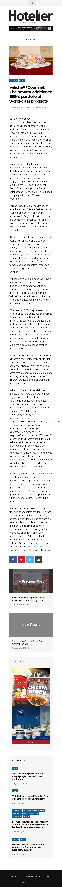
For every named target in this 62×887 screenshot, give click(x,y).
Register (39, 876)
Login (48, 876)
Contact (29, 876)
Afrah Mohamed (38, 107)
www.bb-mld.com (36, 546)
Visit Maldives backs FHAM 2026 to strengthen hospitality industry (30, 797)
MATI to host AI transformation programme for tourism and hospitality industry (28, 847)
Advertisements (16, 876)
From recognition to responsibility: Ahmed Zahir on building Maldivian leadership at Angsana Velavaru (30, 825)
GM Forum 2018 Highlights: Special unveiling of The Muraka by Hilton (28, 599)
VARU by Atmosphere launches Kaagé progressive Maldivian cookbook (28, 776)
